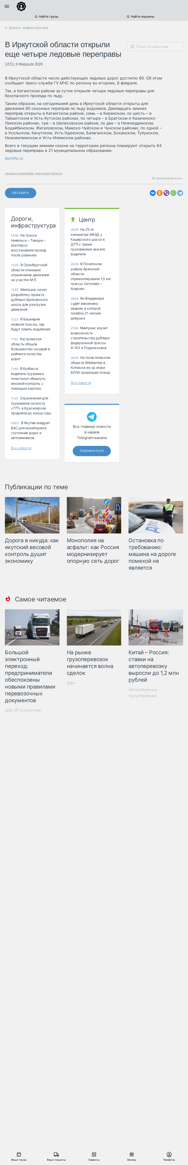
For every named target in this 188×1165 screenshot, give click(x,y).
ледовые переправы (19, 173)
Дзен (71, 682)
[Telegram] (180, 193)
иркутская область (48, 173)
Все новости (21, 448)
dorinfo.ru (14, 158)
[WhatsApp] (173, 193)
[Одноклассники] (160, 193)
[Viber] (166, 193)
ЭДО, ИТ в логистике (23, 710)
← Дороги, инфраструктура (26, 28)
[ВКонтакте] (153, 193)
